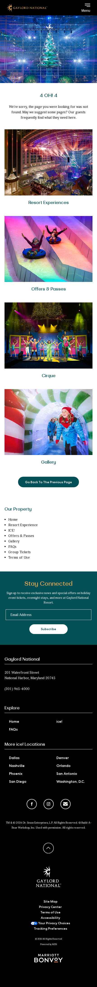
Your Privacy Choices (53, 923)
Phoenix (15, 774)
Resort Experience (23, 525)
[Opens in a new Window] (48, 958)
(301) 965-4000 (17, 689)
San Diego (17, 782)
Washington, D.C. (70, 782)
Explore (12, 708)
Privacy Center (50, 907)
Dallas (14, 758)
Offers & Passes (48, 289)
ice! (59, 722)
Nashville (17, 766)
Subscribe (48, 629)
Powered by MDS (48, 944)
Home (13, 519)
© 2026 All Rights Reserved (48, 939)
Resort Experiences (48, 203)
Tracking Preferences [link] (50, 929)
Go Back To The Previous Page (48, 482)
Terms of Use (19, 557)
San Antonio (66, 774)
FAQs (12, 546)
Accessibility (50, 918)
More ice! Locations (25, 744)
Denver (62, 758)
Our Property (18, 509)
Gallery (48, 462)
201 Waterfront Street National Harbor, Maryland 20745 (30, 675)
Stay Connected (48, 584)
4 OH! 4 (48, 95)
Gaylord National (22, 659)
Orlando (63, 766)
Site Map (51, 901)
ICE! (11, 530)
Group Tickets (19, 552)
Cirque (48, 376)
